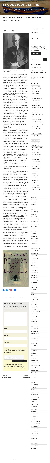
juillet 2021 (33, 345)
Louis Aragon (35, 142)
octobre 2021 (34, 338)
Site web (6, 342)
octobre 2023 (34, 280)
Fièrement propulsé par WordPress (10, 460)
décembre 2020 (34, 362)
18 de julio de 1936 (35, 74)
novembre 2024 (34, 248)
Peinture (28, 17)
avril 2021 (33, 353)
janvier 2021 (33, 360)
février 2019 (33, 416)
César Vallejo (35, 100)
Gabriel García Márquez (37, 121)
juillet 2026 (33, 199)
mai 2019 (33, 409)
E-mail (6, 335)
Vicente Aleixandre (36, 182)
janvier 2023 (33, 301)
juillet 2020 (33, 375)
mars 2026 (33, 209)
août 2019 (33, 401)
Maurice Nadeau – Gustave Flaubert (39, 72)
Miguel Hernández (36, 159)
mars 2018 (33, 443)
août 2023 (33, 284)
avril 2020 (33, 382)
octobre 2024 (34, 250)
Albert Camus (36, 86)
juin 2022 (33, 319)
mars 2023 (33, 297)
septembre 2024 (34, 253)
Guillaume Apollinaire (37, 124)
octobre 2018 (34, 426)
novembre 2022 (34, 306)
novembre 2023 (34, 277)
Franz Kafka (35, 117)
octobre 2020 (34, 367)
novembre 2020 (34, 365)
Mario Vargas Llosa (36, 154)
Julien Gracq (35, 138)
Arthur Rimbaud (36, 95)
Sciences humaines (36, 17)
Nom (5, 328)
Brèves (11, 20)
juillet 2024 (33, 258)
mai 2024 (33, 263)
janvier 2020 (34, 389)
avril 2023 (33, 294)
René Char (35, 175)
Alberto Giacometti (36, 88)
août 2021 (33, 343)
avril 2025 (33, 236)
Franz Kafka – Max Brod (36, 67)
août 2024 (33, 255)
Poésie (24, 297)
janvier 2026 (33, 214)
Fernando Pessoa (36, 110)
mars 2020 (33, 384)
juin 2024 (33, 260)
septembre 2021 (34, 341)
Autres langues (9, 297)
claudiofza (14, 28)
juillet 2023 (33, 287)
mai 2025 (33, 233)
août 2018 (33, 431)
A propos (17, 20)
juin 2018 (33, 436)
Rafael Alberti (35, 173)
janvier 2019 (33, 418)
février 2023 (33, 299)
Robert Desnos (36, 178)
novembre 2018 (34, 423)
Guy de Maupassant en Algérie (37, 70)
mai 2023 (33, 292)
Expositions (12, 17)
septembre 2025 (34, 224)
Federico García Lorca (37, 107)
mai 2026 (33, 204)
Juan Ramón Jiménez (37, 135)
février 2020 (34, 387)
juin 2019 (33, 406)
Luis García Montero (37, 147)
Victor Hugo (35, 185)
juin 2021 (33, 348)
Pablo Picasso (36, 163)
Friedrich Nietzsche (36, 119)
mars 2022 (33, 326)
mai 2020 (33, 380)
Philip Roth (35, 171)
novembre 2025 (34, 219)
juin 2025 (33, 231)
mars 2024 (33, 267)
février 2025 (33, 241)
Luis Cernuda (35, 145)
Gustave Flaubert (36, 126)
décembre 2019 (34, 392)
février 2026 (33, 211)
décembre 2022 (34, 304)
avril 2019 (33, 411)
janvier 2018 (33, 448)
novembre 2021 (34, 336)
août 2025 (33, 226)
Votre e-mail (34, 38)
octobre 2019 (34, 397)
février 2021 (33, 358)
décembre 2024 (34, 245)
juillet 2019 (33, 404)
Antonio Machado (36, 93)
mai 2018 (33, 438)
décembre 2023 (34, 275)
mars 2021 (33, 355)
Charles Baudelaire (37, 98)
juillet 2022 (33, 316)
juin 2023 (33, 289)
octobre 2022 (34, 309)
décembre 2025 (34, 216)
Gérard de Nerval (36, 128)
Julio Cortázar (35, 140)
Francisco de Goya (36, 112)
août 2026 (33, 197)
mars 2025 (33, 238)
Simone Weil (35, 180)
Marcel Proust (36, 152)
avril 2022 (33, 323)
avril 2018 (33, 440)
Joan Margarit (35, 131)
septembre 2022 (34, 311)
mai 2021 (33, 350)
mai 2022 (33, 321)
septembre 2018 (34, 428)
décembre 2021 (34, 333)
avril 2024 (33, 265)
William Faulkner (36, 189)
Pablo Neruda (36, 161)
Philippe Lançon (36, 168)
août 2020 (33, 372)
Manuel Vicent (35, 149)
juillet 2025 (33, 228)
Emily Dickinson (36, 105)
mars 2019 (33, 414)
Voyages (5, 20)
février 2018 (33, 445)
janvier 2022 (33, 331)
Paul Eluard (35, 166)
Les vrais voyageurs (22, 5)
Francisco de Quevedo (37, 114)
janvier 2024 (33, 272)
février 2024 (33, 270)
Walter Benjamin (36, 187)
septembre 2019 (34, 399)
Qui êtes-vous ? (34, 32)
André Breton (35, 91)
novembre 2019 (34, 394)
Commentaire (8, 311)
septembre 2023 (34, 282)
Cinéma (5, 17)
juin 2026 (33, 202)
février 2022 (33, 328)
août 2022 (33, 314)
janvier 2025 (33, 243)
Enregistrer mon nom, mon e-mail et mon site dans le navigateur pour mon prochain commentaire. (15, 350)
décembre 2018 (34, 421)
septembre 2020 (35, 370)
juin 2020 (33, 377)
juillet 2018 (33, 433)
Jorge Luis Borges (37, 133)
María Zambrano (36, 156)
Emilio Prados (35, 102)
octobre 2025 (34, 221)
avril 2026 (33, 206)
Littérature (19, 17)
